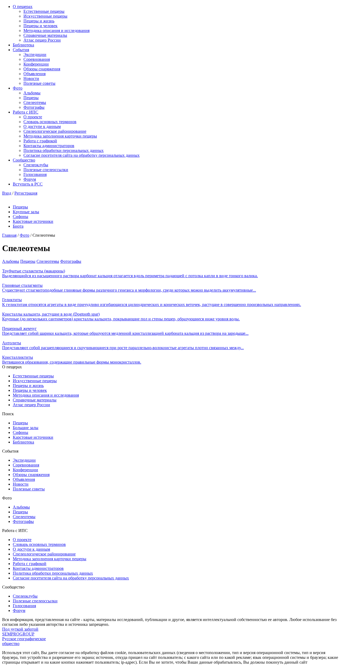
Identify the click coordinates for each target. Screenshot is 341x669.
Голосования (35, 174)
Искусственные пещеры (45, 16)
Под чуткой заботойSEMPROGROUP (20, 631)
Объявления (34, 73)
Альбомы (31, 93)
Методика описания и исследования (56, 30)
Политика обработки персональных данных (63, 150)
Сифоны (20, 216)
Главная (9, 235)
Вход (6, 193)
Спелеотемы (34, 102)
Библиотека (23, 45)
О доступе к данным (42, 126)
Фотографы (33, 107)
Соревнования (36, 59)
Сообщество (24, 160)
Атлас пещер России (42, 40)
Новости (31, 78)
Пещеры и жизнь (38, 21)
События (21, 49)
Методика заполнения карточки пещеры (60, 136)
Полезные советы (39, 83)
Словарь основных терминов (49, 121)
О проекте (32, 117)
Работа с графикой (40, 141)
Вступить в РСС (28, 184)
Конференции (36, 64)
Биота (18, 226)
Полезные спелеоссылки (45, 169)
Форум (29, 179)
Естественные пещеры (43, 11)
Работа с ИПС (25, 112)
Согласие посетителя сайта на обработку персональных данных (81, 155)
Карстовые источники (33, 221)
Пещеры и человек (40, 25)
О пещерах (23, 6)
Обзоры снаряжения (41, 69)
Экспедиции (34, 54)
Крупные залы (26, 211)
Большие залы (25, 427)
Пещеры (31, 97)
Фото (17, 88)
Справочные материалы (45, 35)
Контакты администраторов (48, 145)
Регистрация (25, 193)
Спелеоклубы (35, 165)
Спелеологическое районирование (54, 131)
